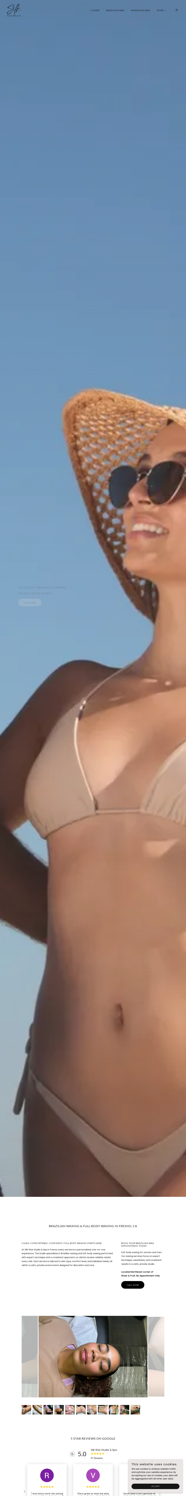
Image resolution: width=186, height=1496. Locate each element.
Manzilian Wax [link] (140, 10)
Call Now (30, 602)
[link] (14, 9)
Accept (155, 1486)
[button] (160, 10)
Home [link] (96, 10)
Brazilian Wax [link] (115, 10)
